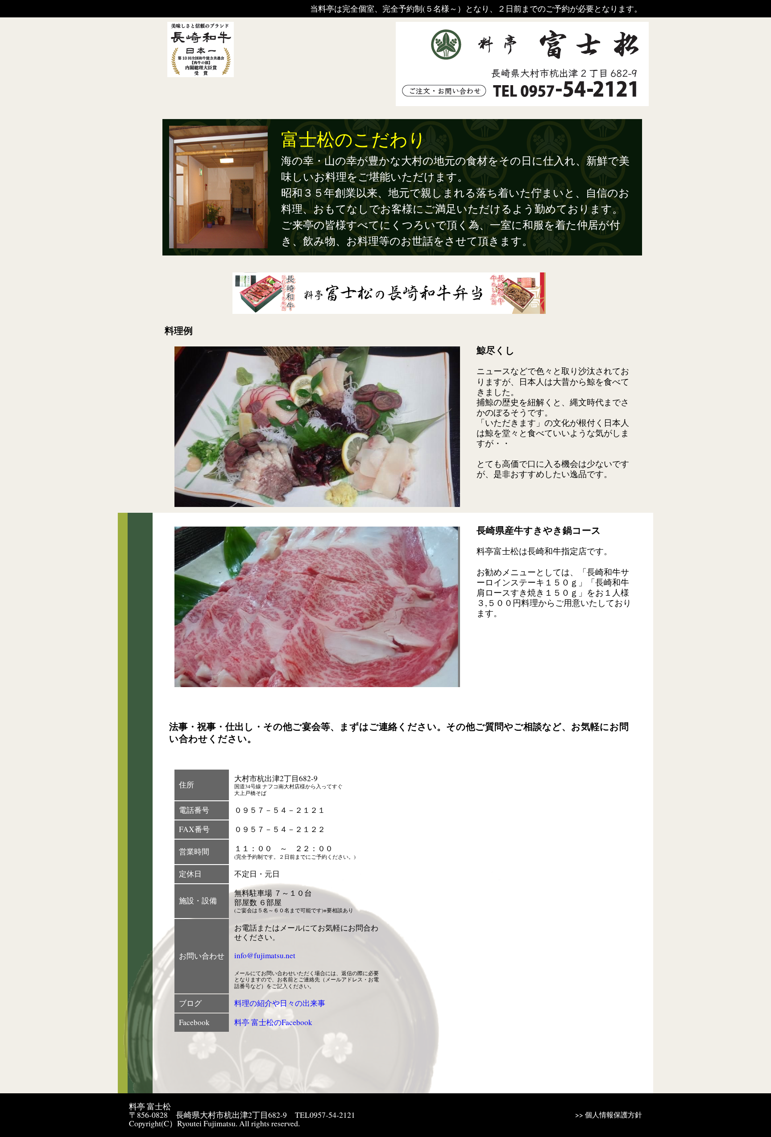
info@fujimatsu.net (264, 955)
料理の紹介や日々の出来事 (279, 1003)
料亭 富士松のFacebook (273, 1022)
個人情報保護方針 (613, 1114)
